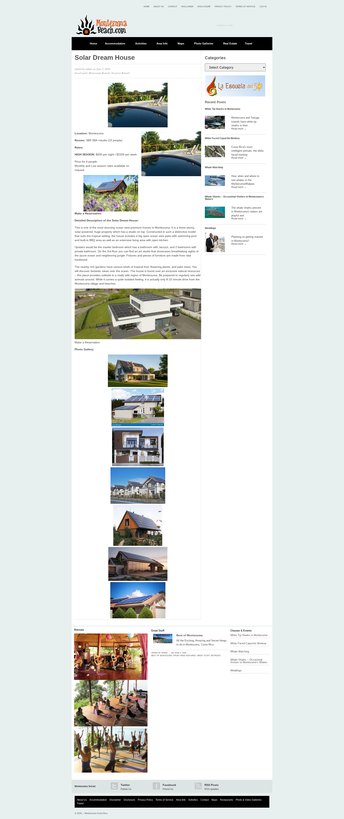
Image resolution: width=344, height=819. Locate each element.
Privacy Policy (223, 6)
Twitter (125, 785)
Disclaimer (187, 6)
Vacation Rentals (120, 73)
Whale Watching (214, 167)
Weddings (210, 228)
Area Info (162, 43)
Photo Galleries (203, 43)
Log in (262, 6)
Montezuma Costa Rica (95, 813)
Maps (181, 43)
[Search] (263, 25)
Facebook (169, 785)
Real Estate (230, 43)
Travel (248, 43)
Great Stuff (157, 630)
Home (147, 6)
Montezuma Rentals (99, 73)
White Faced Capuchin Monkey (222, 138)
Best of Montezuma (189, 635)
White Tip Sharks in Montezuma (222, 109)
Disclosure (204, 6)
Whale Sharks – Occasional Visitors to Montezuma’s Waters (234, 197)
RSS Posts (211, 785)
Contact (172, 6)
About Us (158, 6)
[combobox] (235, 25)
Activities (141, 43)
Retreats (79, 629)
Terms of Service (245, 6)
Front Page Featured (184, 656)
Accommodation (115, 43)
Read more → (238, 128)
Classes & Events (241, 630)
